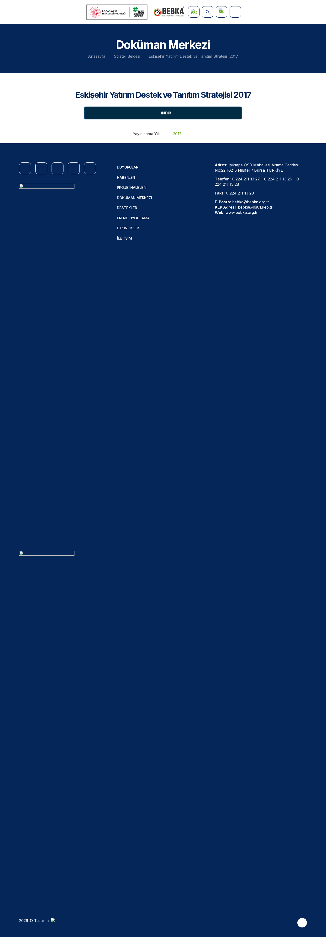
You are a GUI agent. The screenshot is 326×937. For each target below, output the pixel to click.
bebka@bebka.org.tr (250, 202)
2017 (177, 133)
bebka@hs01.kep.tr (255, 207)
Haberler (126, 177)
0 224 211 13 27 (246, 179)
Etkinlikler (128, 228)
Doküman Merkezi (134, 197)
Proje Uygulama (133, 218)
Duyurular (127, 167)
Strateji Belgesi (127, 56)
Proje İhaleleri (132, 187)
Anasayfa (96, 56)
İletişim (124, 238)
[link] (46, 362)
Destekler (127, 207)
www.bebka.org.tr (242, 212)
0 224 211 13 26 (278, 179)
